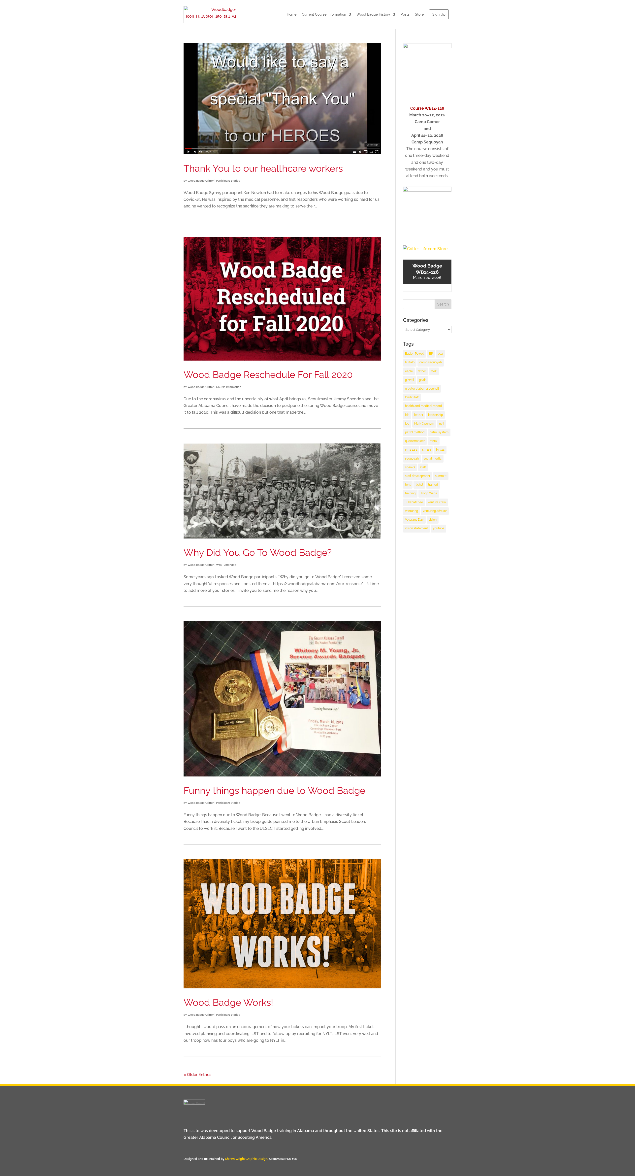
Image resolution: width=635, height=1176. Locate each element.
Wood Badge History (373, 14)
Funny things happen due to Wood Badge (274, 790)
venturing (411, 511)
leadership (435, 415)
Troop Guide (428, 493)
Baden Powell (414, 353)
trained (433, 484)
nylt (441, 423)
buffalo (409, 362)
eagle (409, 371)
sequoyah (412, 458)
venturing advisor (435, 511)
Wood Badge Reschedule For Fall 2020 (268, 374)
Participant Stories (228, 180)
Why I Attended (226, 565)
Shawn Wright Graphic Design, (247, 1159)
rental (434, 441)
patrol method (415, 432)
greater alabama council (422, 388)
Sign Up (438, 14)
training (410, 493)
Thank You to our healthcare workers (263, 168)
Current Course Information (324, 14)
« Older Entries (197, 1074)
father (422, 371)
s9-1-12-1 (411, 449)
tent (408, 484)
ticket (419, 484)
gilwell (409, 380)
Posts (405, 14)
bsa (440, 353)
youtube (438, 528)
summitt (440, 476)
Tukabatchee (414, 502)
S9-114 (440, 449)
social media (433, 458)
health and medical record (423, 406)
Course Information (228, 387)
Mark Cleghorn (424, 423)
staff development (417, 476)
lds (407, 415)
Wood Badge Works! (228, 1002)
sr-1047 (410, 467)
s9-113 (426, 449)
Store (419, 14)
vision (433, 519)
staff (423, 467)
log (407, 423)
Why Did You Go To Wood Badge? (258, 552)
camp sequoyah (430, 362)
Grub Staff (412, 397)
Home (291, 14)
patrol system (439, 432)
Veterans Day (414, 519)
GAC (434, 371)
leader (418, 415)
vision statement (416, 528)
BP (431, 353)
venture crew (437, 502)
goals (422, 380)
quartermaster (415, 441)
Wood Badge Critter (201, 180)
